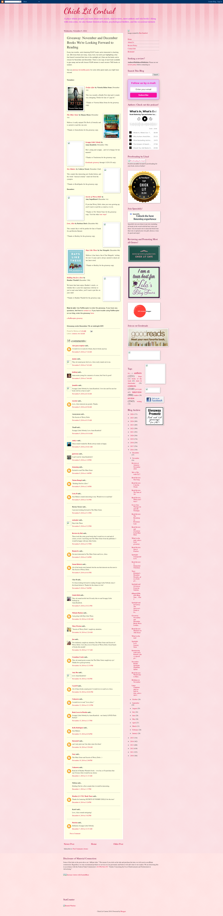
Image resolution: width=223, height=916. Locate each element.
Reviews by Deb (77, 533)
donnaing (75, 467)
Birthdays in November (136, 681)
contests (74, 333)
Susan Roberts (77, 564)
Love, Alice (71, 223)
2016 (132, 450)
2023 (132, 425)
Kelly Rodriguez (77, 728)
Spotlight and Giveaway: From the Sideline (136, 587)
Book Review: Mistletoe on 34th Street (136, 631)
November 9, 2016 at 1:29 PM (81, 460)
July (133, 712)
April (134, 723)
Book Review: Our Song (136, 479)
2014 (132, 741)
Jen (73, 639)
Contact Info (132, 48)
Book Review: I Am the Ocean (136, 485)
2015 (132, 738)
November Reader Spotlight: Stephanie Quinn (136, 665)
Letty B (74, 493)
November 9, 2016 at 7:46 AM (82, 378)
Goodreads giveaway (92, 162)
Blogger (123, 911)
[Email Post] (91, 331)
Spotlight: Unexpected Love (136, 557)
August (134, 708)
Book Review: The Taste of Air (136, 492)
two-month (81, 333)
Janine (74, 359)
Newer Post (69, 843)
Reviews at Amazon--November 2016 (136, 466)
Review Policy (132, 45)
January (135, 733)
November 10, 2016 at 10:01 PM (82, 692)
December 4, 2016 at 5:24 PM (81, 802)
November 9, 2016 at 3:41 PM (81, 500)
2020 (132, 435)
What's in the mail (136, 637)
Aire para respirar (78, 345)
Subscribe (143, 95)
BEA (129, 373)
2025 (132, 418)
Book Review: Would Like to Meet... (136, 675)
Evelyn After (90, 87)
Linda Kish (76, 595)
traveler (74, 401)
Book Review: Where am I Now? (136, 499)
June (134, 715)
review (131, 398)
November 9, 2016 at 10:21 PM (82, 606)
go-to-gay (138, 389)
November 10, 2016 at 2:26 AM (82, 632)
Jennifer (75, 385)
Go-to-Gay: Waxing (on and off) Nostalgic (136, 508)
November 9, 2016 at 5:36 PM (81, 557)
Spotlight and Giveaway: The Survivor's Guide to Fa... (136, 607)
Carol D (75, 686)
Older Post (118, 843)
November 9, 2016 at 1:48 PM (81, 473)
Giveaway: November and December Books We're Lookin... (136, 620)
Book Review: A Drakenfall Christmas (136, 565)
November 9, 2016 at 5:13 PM (81, 513)
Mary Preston (77, 626)
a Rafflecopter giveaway (75, 318)
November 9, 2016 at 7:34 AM (82, 352)
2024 (132, 421)
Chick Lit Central (89, 11)
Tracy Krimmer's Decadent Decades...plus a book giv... (136, 576)
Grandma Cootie (78, 657)
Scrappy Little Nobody (93, 142)
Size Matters (71, 169)
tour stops (103, 214)
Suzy (73, 754)
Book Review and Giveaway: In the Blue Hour (136, 531)
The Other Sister (72, 115)
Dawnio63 (75, 741)
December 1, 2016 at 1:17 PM (81, 789)
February (135, 730)
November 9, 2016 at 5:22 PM (81, 526)
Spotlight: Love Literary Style (135, 644)
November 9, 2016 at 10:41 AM (82, 447)
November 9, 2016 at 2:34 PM (81, 486)
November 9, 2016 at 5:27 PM (81, 544)
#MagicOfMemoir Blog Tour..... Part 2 (136, 596)
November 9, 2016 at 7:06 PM (81, 588)
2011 (132, 752)
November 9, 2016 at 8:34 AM (82, 394)
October (135, 699)
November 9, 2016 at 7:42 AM (82, 365)
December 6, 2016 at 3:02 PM (81, 815)
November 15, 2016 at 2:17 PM (82, 720)
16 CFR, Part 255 (102, 867)
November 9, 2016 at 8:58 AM (82, 407)
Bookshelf (131, 52)
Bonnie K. (75, 551)
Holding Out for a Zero (75, 277)
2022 (132, 428)
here (92, 313)
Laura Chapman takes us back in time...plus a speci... (136, 690)
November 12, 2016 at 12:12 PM (82, 705)
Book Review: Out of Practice (136, 549)
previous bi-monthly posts (81, 70)
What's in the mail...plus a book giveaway (136, 541)
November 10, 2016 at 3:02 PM (82, 679)
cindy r (74, 440)
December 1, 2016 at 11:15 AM (82, 776)
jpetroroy (75, 454)
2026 (132, 414)
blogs (140, 376)
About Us (131, 42)
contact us (87, 310)
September (135, 703)
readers (136, 395)
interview (137, 392)
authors (138, 373)
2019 (132, 439)
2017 (132, 446)
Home (94, 843)
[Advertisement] (70, 886)
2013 (132, 745)
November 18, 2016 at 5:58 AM (82, 747)
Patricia (75, 822)
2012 (132, 748)
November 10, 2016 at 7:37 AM (82, 650)
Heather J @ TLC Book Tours (82, 796)
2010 (132, 755)
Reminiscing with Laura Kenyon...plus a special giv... (137, 654)
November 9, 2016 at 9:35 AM (82, 420)
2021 (132, 432)
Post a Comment (75, 833)
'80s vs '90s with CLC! (136, 473)
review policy (132, 64)
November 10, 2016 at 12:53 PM (82, 665)
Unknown (75, 699)
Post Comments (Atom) (80, 849)
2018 (132, 442)
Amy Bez (75, 672)
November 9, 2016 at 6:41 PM (81, 572)
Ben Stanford (143, 33)
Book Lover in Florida (79, 712)
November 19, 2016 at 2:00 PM (82, 760)
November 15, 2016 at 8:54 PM (82, 734)
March (134, 726)
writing (139, 401)
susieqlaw (75, 520)
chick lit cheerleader (135, 382)
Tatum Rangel (77, 480)
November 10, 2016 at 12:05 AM (82, 619)
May (134, 719)
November (135, 458)
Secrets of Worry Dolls (93, 196)
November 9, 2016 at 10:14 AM (82, 433)
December (135, 453)
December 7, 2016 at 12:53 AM (82, 829)
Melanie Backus (77, 613)
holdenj (74, 372)
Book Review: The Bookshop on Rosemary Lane (136, 519)
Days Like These (91, 250)
